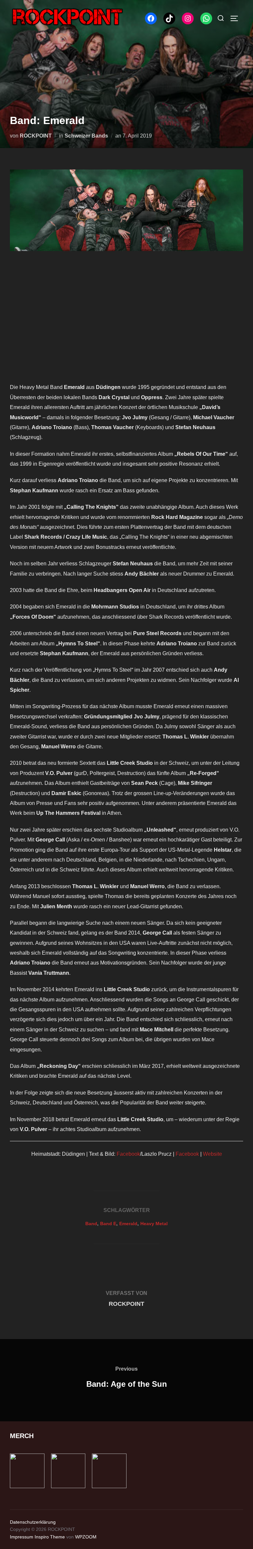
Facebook (128, 1154)
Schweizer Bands (86, 136)
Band (91, 1223)
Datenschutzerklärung (33, 1522)
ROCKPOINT (36, 136)
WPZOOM (86, 1536)
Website (212, 1154)
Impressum (21, 1536)
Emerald (128, 1223)
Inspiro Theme (50, 1536)
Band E (108, 1223)
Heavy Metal (154, 1223)
